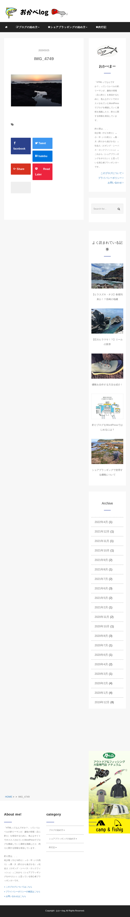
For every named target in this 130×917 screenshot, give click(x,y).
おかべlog (60, 911)
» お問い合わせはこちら (15, 896)
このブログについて (112, 173)
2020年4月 (101, 664)
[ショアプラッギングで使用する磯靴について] (107, 451)
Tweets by (93, 826)
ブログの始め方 (56, 830)
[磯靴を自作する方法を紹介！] (107, 366)
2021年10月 (102, 550)
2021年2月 (101, 607)
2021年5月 (101, 598)
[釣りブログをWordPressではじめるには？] (107, 406)
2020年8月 (101, 635)
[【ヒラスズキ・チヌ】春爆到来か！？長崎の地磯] (107, 276)
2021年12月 (102, 531)
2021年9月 (101, 560)
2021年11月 (102, 541)
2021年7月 (101, 579)
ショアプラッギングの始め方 (62, 839)
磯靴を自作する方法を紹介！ (107, 384)
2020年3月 (101, 673)
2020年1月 (101, 692)
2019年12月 (102, 702)
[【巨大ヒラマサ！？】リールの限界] (107, 321)
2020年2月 (101, 683)
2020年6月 (101, 654)
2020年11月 (102, 617)
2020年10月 (102, 626)
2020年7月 (101, 645)
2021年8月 (101, 569)
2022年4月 (101, 522)
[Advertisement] (109, 732)
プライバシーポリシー (110, 178)
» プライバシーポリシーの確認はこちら (22, 891)
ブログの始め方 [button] (28, 27)
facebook (19, 148)
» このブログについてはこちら (18, 887)
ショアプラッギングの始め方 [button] (68, 27)
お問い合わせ (115, 182)
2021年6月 (101, 588)
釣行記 (102, 27)
